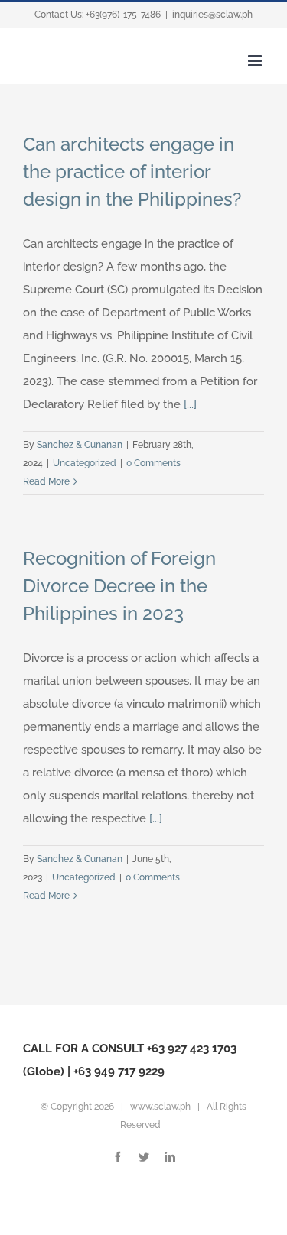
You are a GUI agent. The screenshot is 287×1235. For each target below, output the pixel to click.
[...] (190, 404)
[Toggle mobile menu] (256, 61)
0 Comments (153, 463)
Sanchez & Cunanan (79, 444)
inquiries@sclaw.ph (212, 14)
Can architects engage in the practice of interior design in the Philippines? (132, 171)
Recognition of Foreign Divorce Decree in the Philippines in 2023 (119, 585)
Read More (46, 481)
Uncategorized (84, 463)
